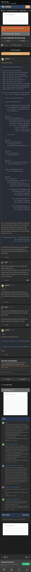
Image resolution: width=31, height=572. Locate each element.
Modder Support (17, 45)
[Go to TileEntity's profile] (3, 487)
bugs (6, 422)
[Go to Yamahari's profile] (2, 45)
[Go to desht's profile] (2, 262)
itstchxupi (8, 440)
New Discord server (9, 390)
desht (6, 262)
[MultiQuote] (2, 257)
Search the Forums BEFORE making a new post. (13, 28)
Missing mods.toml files (11, 444)
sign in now (8, 364)
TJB (7, 509)
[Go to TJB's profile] (3, 500)
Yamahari (6, 45)
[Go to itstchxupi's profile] (3, 423)
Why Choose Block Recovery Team (14, 465)
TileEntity (8, 495)
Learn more (3, 2)
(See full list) (25, 515)
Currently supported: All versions (12, 33)
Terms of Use (4, 566)
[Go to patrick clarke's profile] (3, 466)
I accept (27, 564)
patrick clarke (9, 483)
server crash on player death (12, 487)
